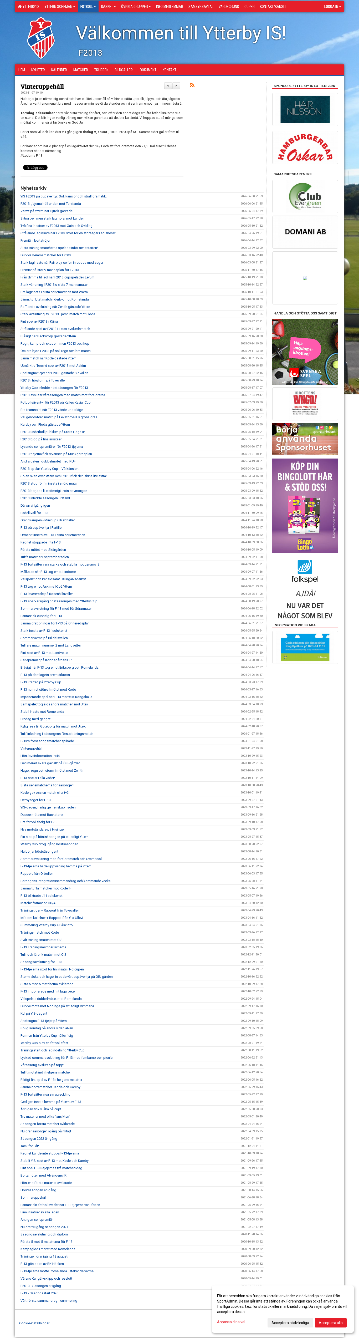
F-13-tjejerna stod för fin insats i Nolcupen (52, 969)
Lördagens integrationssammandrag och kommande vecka (65, 881)
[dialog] (283, 1309)
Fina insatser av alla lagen (39, 1212)
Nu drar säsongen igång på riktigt (45, 1131)
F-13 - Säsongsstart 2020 (39, 1293)
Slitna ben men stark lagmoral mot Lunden (52, 218)
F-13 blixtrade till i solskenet (41, 896)
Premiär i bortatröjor (35, 240)
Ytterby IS (30, 6)
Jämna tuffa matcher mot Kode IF (45, 888)
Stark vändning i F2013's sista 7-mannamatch (54, 285)
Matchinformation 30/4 (37, 903)
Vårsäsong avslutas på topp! (42, 1065)
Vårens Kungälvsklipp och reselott (46, 1278)
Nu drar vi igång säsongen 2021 (44, 1227)
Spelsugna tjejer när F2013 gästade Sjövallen (54, 373)
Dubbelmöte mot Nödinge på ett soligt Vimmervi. (57, 1006)
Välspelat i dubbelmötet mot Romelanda (51, 999)
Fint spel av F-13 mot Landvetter (44, 653)
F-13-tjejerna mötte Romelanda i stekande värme (57, 1271)
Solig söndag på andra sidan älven (46, 1028)
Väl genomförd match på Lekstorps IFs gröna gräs (58, 417)
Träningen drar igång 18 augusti (44, 1256)
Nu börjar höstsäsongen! (39, 851)
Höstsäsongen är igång (38, 1190)
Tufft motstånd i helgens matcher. (45, 1072)
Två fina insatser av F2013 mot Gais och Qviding (56, 226)
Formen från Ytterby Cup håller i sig (46, 1035)
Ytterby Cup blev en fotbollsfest (44, 1043)
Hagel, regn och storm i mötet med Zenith (51, 770)
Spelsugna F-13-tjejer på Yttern (43, 1021)
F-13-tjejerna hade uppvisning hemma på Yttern (55, 866)
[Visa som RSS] (192, 86)
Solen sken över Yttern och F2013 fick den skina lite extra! (63, 476)
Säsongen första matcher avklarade (47, 1124)
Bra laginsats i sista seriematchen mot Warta (54, 292)
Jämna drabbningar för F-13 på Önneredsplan (55, 623)
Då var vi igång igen (35, 505)
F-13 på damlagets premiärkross (45, 675)
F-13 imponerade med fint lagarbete (47, 991)
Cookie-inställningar (34, 1323)
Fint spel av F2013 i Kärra (39, 321)
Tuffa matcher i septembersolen (44, 557)
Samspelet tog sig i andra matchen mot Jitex (54, 704)
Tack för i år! (29, 1146)
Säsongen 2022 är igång (38, 1139)
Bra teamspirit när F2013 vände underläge (51, 410)
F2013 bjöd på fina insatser (40, 439)
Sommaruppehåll (33, 1197)
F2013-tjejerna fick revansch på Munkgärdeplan (56, 454)
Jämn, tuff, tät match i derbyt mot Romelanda (54, 299)
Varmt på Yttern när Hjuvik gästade (46, 211)
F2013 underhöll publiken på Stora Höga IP (52, 432)
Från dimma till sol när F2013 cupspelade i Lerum (57, 277)
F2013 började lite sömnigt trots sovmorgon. (54, 491)
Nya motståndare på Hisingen (42, 829)
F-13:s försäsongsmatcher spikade (47, 741)
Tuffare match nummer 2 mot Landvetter (50, 645)
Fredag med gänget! (35, 719)
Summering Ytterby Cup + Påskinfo (46, 925)
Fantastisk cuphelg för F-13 (41, 616)
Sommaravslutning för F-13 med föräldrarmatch (56, 609)
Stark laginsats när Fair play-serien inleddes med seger (61, 262)
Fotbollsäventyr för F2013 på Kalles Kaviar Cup (55, 402)
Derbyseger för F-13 (35, 800)
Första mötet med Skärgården (43, 550)
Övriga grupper (134, 6)
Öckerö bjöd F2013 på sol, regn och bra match (55, 351)
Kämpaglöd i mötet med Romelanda (47, 1249)
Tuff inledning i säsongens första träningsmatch (56, 734)
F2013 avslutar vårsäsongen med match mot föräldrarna (62, 395)
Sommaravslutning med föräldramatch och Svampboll (61, 859)
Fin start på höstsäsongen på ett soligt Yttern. (54, 837)
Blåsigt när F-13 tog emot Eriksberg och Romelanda (59, 667)
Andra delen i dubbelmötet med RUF (48, 461)
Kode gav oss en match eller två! (44, 793)
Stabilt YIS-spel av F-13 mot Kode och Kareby (54, 1161)
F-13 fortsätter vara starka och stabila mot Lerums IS (60, 564)
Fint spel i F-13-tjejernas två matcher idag (51, 1168)
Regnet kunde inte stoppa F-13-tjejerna (49, 1153)
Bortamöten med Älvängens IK (43, 1175)
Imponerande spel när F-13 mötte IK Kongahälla (56, 697)
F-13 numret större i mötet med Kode (48, 689)
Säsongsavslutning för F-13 (41, 962)
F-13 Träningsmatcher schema (43, 947)
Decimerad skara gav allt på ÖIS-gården (50, 763)
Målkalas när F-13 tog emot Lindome (48, 572)
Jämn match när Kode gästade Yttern (48, 358)
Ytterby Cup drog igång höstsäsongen (49, 844)
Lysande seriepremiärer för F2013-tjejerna (51, 447)
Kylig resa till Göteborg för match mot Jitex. (53, 726)
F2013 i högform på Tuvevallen (43, 380)
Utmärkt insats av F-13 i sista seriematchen (52, 535)
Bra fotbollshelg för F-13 (39, 822)
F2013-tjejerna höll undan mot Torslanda (50, 204)
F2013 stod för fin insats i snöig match (49, 483)
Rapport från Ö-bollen (36, 874)
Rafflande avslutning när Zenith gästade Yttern (55, 307)
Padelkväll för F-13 (34, 513)
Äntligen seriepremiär (36, 1220)
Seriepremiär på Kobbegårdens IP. (46, 660)
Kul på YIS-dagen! (33, 1013)
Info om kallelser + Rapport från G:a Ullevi (51, 918)
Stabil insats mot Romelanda (42, 712)
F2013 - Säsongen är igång (40, 1286)
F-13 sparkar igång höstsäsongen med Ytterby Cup (59, 601)
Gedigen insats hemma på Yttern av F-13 (50, 1102)
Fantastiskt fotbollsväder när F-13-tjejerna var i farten (60, 1205)
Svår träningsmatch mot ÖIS (41, 940)
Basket (107, 6)
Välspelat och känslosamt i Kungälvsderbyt (53, 579)
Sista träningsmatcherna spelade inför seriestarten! (59, 248)
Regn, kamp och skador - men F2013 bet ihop (54, 343)
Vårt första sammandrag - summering (48, 1301)
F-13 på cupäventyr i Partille (40, 528)
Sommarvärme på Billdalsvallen (44, 638)
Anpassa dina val (231, 1322)
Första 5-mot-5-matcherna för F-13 (46, 1242)
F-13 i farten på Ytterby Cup (40, 682)
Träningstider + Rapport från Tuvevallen (49, 910)
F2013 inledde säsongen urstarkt (45, 498)
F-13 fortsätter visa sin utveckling (45, 1094)
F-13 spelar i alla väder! (37, 778)
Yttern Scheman (58, 6)
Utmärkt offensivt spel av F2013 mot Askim (53, 366)
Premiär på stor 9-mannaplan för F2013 (49, 270)
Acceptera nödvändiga (290, 1323)
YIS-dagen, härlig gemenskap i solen (48, 807)
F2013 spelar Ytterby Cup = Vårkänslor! (49, 469)
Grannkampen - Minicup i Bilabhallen (47, 520)
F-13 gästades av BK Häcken (42, 1264)
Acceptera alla (331, 1323)
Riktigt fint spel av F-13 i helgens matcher (51, 1080)
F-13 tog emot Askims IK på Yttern (46, 586)
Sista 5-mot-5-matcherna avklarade (46, 984)
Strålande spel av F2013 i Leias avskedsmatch (55, 329)
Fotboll (86, 6)
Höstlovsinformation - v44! (40, 756)
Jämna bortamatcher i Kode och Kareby (50, 1087)
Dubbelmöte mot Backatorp (41, 815)
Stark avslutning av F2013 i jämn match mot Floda (57, 314)
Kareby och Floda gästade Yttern (45, 424)
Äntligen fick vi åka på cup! (40, 1109)
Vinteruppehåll (42, 86)
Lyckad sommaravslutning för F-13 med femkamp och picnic (66, 1058)
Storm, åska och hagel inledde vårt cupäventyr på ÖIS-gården (66, 977)
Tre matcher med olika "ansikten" (45, 1116)
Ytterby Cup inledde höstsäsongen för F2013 (54, 388)
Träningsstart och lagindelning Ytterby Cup (52, 1050)
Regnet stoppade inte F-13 (40, 542)
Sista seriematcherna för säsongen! (47, 785)
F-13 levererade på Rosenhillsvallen (47, 594)
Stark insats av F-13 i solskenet (43, 631)
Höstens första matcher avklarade (46, 1183)
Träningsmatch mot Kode (39, 932)
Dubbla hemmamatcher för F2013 (45, 255)
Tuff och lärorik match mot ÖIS (43, 955)
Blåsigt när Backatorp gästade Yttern (48, 336)
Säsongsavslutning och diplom (44, 1234)
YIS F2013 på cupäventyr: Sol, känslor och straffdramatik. (63, 196)
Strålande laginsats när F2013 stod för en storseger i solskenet (68, 233)
